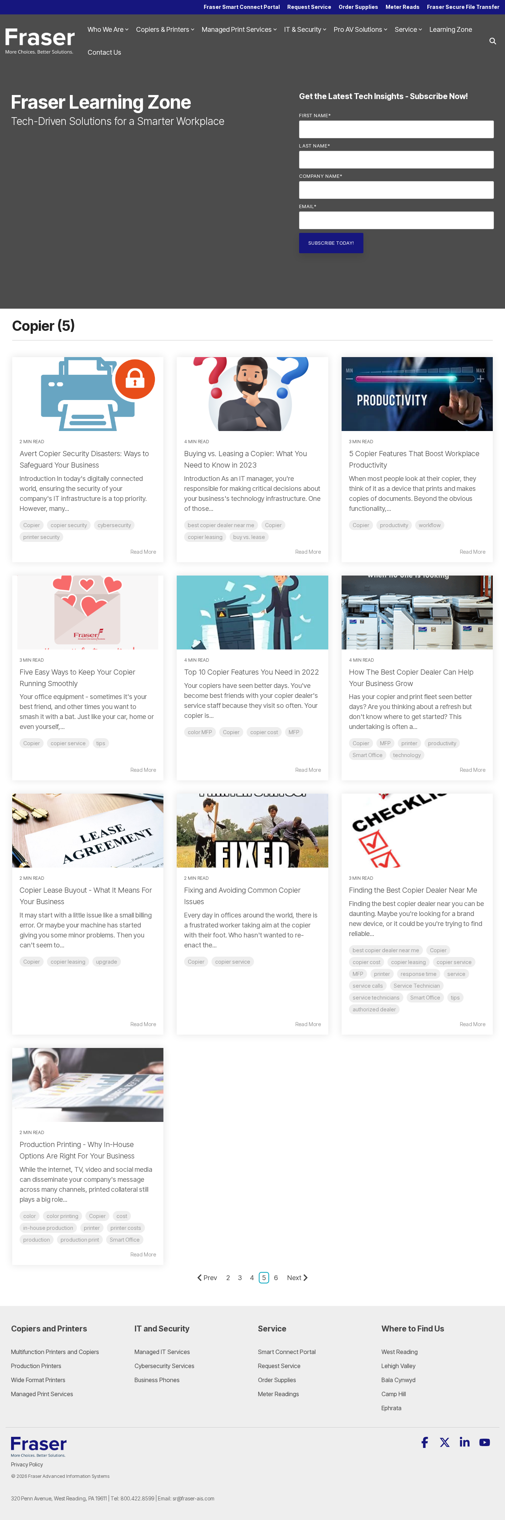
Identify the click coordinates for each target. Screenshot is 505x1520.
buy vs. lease (249, 537)
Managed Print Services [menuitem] (42, 1394)
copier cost (264, 732)
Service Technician (417, 986)
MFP (294, 732)
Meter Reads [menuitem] (403, 7)
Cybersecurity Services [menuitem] (164, 1366)
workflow (430, 525)
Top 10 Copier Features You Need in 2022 (251, 672)
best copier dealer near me (221, 525)
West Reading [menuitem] (400, 1352)
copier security (69, 525)
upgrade (106, 962)
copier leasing (205, 537)
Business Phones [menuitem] (157, 1380)
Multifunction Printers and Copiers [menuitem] (55, 1352)
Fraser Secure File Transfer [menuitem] (463, 7)
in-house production (48, 1228)
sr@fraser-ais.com (193, 1498)
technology (407, 755)
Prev (210, 1278)
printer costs (126, 1228)
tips (100, 743)
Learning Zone (451, 29)
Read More (143, 552)
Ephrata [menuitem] (391, 1408)
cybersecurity (114, 525)
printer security (41, 537)
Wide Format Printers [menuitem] (38, 1380)
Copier (31, 525)
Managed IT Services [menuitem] (162, 1352)
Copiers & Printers (162, 29)
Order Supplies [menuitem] (358, 7)
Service (406, 29)
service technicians (376, 997)
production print (80, 1239)
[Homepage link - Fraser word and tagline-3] (39, 1452)
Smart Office (368, 755)
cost (121, 1216)
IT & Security (302, 29)
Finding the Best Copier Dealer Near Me (413, 890)
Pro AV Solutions (358, 29)
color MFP (200, 732)
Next (294, 1278)
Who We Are (105, 29)
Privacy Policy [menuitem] (27, 1464)
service (456, 974)
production (36, 1239)
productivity (394, 525)
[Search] (493, 41)
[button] (425, 1444)
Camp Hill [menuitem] (394, 1394)
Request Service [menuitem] (309, 7)
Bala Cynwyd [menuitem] (399, 1380)
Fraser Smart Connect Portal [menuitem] (242, 7)
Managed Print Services (237, 29)
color (29, 1216)
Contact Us (104, 52)
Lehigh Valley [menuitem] (399, 1366)
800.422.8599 (137, 1498)
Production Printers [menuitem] (36, 1366)
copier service (68, 743)
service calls (368, 986)
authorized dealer (374, 1009)
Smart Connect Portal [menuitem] (287, 1352)
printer (409, 743)
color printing (62, 1216)
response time (419, 974)
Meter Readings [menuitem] (278, 1394)
